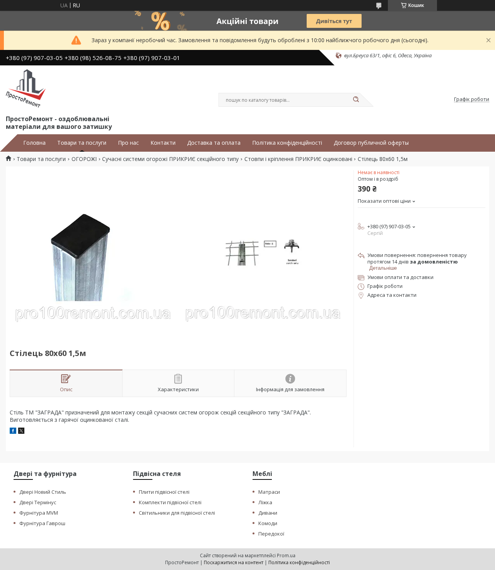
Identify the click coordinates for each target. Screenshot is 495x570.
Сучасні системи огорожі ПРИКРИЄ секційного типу (170, 159)
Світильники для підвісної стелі (177, 512)
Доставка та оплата (214, 142)
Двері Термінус (37, 502)
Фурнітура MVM (38, 512)
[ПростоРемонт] (26, 88)
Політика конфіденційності (287, 142)
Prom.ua (286, 555)
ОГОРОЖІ (84, 159)
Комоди (267, 523)
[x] (21, 431)
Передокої (271, 533)
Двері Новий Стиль (42, 491)
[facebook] (13, 431)
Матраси (269, 491)
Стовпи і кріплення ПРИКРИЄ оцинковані (298, 159)
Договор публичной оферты (371, 142)
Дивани (267, 512)
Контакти (163, 142)
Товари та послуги (81, 142)
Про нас (128, 142)
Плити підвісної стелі (164, 491)
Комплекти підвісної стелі (170, 502)
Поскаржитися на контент (233, 562)
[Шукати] (356, 100)
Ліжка (265, 502)
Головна (34, 142)
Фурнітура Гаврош (42, 523)
